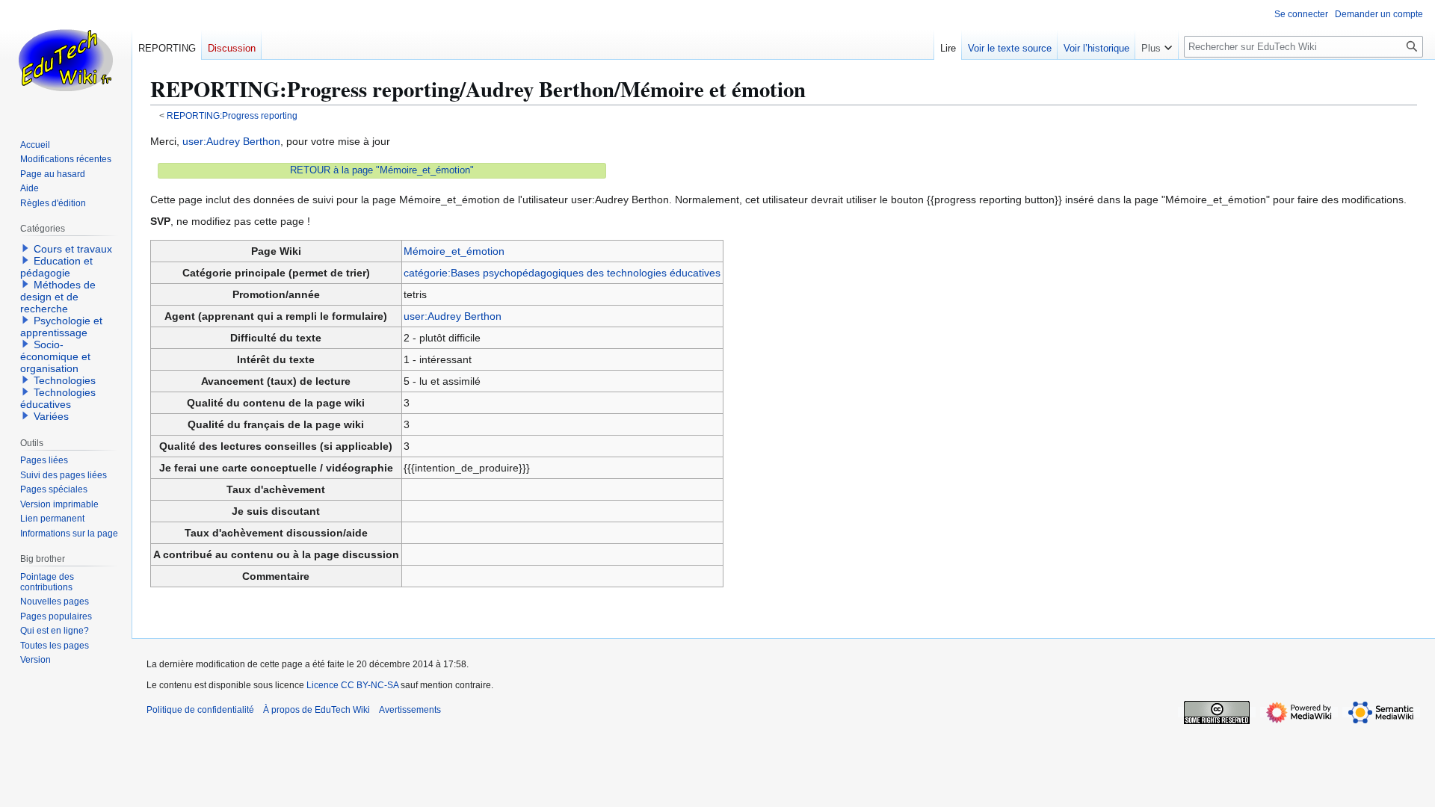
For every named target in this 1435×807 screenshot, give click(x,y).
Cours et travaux (73, 249)
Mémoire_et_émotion (454, 251)
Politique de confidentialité (200, 710)
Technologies (65, 380)
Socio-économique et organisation (55, 356)
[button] (1156, 45)
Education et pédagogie (56, 267)
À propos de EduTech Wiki (316, 710)
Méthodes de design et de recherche (58, 297)
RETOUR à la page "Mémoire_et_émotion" (382, 170)
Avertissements (410, 710)
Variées (51, 416)
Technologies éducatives (58, 398)
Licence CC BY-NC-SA (352, 685)
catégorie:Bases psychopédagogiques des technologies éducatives (562, 273)
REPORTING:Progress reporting (232, 115)
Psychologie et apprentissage (61, 326)
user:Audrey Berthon (231, 141)
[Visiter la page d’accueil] (66, 60)
